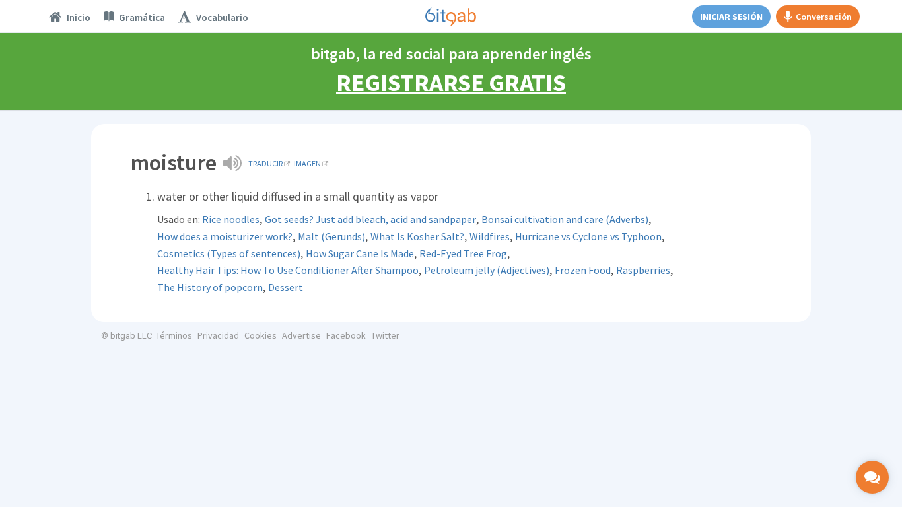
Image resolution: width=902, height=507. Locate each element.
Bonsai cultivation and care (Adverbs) (564, 219)
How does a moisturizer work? (225, 236)
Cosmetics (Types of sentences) (228, 253)
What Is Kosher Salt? (417, 236)
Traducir (265, 163)
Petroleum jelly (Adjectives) (486, 270)
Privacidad (218, 335)
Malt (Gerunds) (331, 236)
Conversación (824, 16)
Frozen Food (583, 270)
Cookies (260, 335)
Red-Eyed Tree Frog (463, 253)
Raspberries (643, 270)
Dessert (285, 287)
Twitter (385, 335)
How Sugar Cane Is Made (360, 253)
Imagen (307, 163)
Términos (174, 335)
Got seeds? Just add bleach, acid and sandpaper (370, 219)
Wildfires (489, 236)
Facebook (346, 335)
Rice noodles (231, 219)
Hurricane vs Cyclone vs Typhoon (588, 236)
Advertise (301, 335)
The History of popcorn (210, 287)
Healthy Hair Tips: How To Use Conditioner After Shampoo (288, 270)
